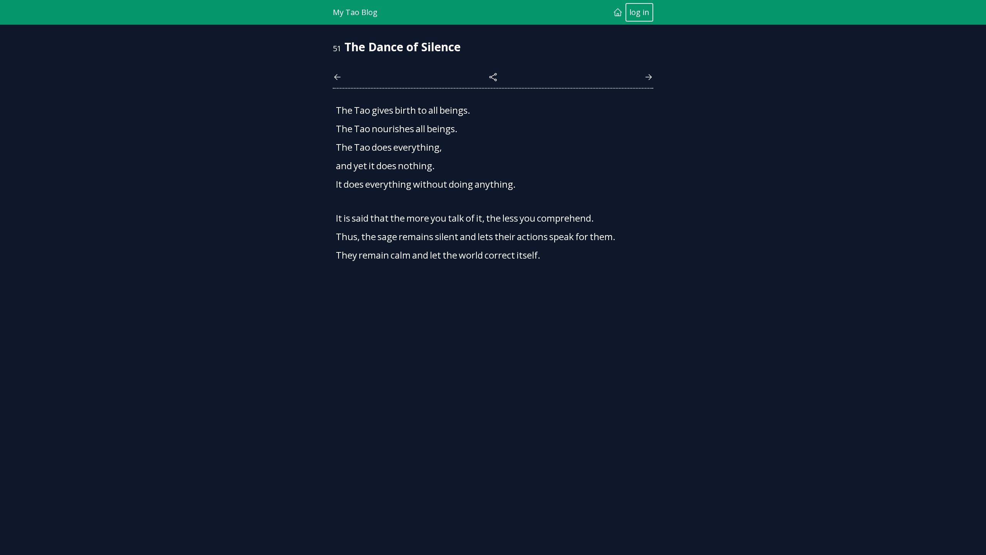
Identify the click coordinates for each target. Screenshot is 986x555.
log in (639, 12)
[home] (617, 12)
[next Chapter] (648, 77)
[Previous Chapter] (337, 77)
